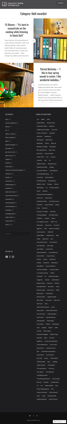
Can (47, 157)
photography (40, 320)
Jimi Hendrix (53, 242)
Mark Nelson (55, 280)
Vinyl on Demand (42, 392)
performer (8, 181)
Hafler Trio (54, 222)
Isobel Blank (40, 235)
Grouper (46, 218)
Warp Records (52, 396)
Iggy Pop (39, 228)
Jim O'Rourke (41, 245)
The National (50, 372)
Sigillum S (39, 341)
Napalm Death (51, 297)
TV (37, 385)
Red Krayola (47, 331)
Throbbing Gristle (42, 375)
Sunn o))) (39, 358)
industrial (50, 232)
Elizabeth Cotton (42, 201)
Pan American (41, 314)
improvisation (41, 232)
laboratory (54, 262)
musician (8, 173)
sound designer (10, 202)
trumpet (45, 382)
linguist (7, 159)
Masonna (49, 283)
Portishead (55, 324)
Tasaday (54, 361)
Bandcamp (48, 136)
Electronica (48, 198)
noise (53, 307)
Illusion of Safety (54, 228)
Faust (38, 208)
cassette (39, 160)
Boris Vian (52, 150)
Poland (48, 324)
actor (6, 119)
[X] (9, 256)
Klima (45, 259)
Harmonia (40, 225)
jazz (52, 239)
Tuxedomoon (55, 382)
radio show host (10, 192)
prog (38, 327)
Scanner (51, 338)
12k (38, 119)
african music (51, 123)
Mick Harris (50, 290)
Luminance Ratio (53, 276)
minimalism (49, 293)
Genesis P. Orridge (42, 211)
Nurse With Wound (51, 310)
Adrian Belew (41, 123)
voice (38, 396)
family (57, 204)
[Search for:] (18, 233)
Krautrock (46, 262)
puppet (44, 327)
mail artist (8, 166)
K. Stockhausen (53, 252)
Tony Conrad (55, 378)
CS (51, 174)
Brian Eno (40, 153)
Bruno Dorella (49, 153)
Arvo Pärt (54, 129)
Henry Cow (48, 225)
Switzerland (54, 358)
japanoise (45, 239)
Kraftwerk (52, 259)
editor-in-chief (9, 134)
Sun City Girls (50, 355)
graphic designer (10, 144)
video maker (9, 217)
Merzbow (51, 286)
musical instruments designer (14, 170)
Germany (52, 211)
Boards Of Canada (42, 146)
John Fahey (40, 249)
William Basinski (41, 399)
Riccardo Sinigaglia (42, 334)
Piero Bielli (40, 324)
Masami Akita (41, 283)
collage (51, 167)
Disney (56, 184)
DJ (6, 130)
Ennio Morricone (54, 201)
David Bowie (52, 181)
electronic (40, 198)
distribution (40, 187)
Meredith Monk (41, 286)
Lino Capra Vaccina (42, 273)
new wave (49, 300)
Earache (45, 191)
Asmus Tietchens (42, 133)
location (7, 163)
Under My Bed (49, 385)
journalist (8, 148)
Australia (52, 133)
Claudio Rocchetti (42, 167)
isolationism (50, 235)
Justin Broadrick (41, 252)
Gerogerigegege (41, 215)
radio (56, 327)
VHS (52, 389)
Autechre (39, 136)
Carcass (53, 157)
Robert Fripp (54, 334)
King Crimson (51, 256)
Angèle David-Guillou (43, 129)
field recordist (9, 137)
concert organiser (10, 123)
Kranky (39, 262)
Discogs (49, 184)
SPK (38, 351)
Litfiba (52, 273)
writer (7, 224)
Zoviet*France (53, 399)
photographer (9, 184)
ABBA (43, 119)
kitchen (39, 259)
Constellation (54, 170)
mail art (47, 280)
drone (38, 191)
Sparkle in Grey (50, 348)
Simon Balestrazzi (42, 344)
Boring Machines (42, 150)
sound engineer (10, 206)
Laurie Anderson (50, 266)
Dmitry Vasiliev (54, 187)
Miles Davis (40, 293)
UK (41, 385)
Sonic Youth (53, 344)
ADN (48, 119)
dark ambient (49, 177)
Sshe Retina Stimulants (48, 351)
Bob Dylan (53, 146)
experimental (49, 204)
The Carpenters (41, 368)
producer (8, 188)
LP (45, 276)
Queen (50, 327)
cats (45, 160)
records (39, 331)
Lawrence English (42, 269)
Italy (57, 235)
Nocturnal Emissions (43, 307)
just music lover (10, 152)
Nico (46, 303)
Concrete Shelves (42, 170)
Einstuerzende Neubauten (45, 194)
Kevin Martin (40, 256)
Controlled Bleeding (43, 174)
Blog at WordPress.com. (33, 420)
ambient (51, 126)
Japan (38, 239)
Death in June (41, 184)
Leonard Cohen (54, 269)
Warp (43, 396)
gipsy (7, 141)
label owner (9, 155)
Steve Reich (40, 355)
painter (7, 177)
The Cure (51, 368)
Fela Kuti (44, 208)
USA (56, 385)
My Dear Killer (41, 297)
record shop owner (11, 195)
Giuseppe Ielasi (53, 215)
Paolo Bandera (51, 314)
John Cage (50, 245)
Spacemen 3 (40, 348)
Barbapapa (40, 140)
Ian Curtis (56, 225)
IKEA (45, 228)
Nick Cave (40, 303)
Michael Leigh (41, 290)
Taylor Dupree (41, 365)
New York (57, 300)
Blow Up (53, 143)
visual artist (8, 221)
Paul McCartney (50, 317)
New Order (40, 300)
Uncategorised (9, 213)
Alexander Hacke (42, 126)
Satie (45, 338)
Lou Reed (39, 276)
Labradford (40, 266)
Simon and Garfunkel (51, 341)
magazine (40, 280)
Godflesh (39, 218)
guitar (53, 218)
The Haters (40, 372)
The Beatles (51, 365)
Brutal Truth (40, 157)
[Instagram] (13, 256)
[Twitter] (33, 415)
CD (50, 160)
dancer (7, 126)
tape (48, 361)
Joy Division (49, 249)
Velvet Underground (43, 389)
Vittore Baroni (53, 392)
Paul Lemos (40, 317)
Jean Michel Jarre (42, 242)
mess (57, 286)
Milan (57, 290)
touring (39, 382)
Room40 (39, 338)
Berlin (47, 143)
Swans (46, 358)
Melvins (57, 283)
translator (8, 210)
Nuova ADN (40, 310)
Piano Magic (50, 320)
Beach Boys (49, 140)
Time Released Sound (43, 378)
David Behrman (41, 181)
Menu (61, 3)
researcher (8, 199)
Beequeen (40, 143)
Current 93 (40, 177)
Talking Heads (41, 361)
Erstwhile (39, 204)
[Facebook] (6, 256)
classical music (52, 163)
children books (41, 163)
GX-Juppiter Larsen (42, 222)
